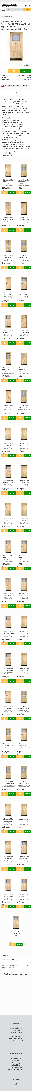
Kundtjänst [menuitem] (16, 1060)
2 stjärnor (4, 959)
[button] (3, 9)
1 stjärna (2, 959)
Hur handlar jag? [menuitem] (16, 1058)
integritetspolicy (17, 1016)
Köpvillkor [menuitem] (16, 1065)
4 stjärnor (7, 959)
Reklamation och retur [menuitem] (16, 1069)
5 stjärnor (8, 959)
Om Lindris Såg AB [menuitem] (16, 1063)
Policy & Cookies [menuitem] (16, 1067)
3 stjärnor (5, 959)
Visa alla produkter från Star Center (12, 92)
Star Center (27, 79)
